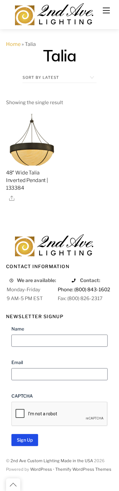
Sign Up (25, 440)
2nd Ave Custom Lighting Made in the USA (51, 460)
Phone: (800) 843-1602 (84, 289)
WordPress (41, 469)
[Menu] (106, 10)
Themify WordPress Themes (83, 469)
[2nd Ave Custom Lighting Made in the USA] (53, 13)
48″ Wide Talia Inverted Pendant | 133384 (27, 180)
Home (13, 44)
